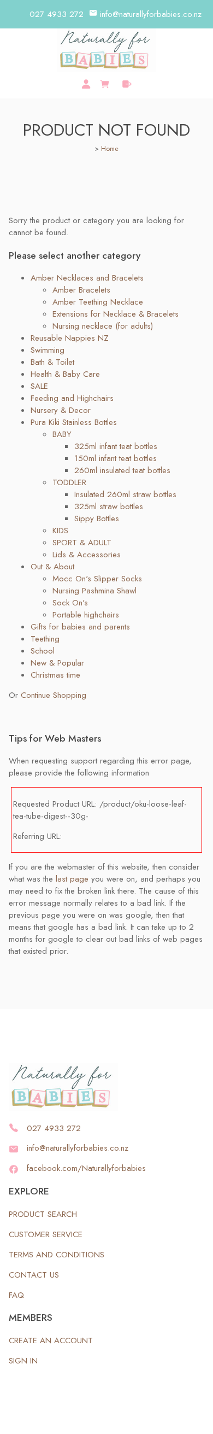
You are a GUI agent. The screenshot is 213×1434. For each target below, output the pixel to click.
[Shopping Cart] (106, 82)
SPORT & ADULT (81, 543)
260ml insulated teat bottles (122, 470)
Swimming (47, 350)
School (43, 651)
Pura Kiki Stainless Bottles (74, 422)
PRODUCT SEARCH (43, 1214)
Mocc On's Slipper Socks (97, 579)
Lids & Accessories (86, 555)
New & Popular (57, 663)
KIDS (60, 530)
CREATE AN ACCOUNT (51, 1340)
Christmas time (55, 675)
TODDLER (69, 482)
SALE (39, 386)
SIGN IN (23, 1361)
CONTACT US (34, 1275)
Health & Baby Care (65, 374)
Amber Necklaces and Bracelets (87, 278)
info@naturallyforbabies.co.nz (151, 14)
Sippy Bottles (96, 518)
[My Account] (86, 84)
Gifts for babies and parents (80, 627)
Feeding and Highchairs (72, 398)
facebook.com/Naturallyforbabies (86, 1168)
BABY (62, 434)
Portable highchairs (85, 615)
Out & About (52, 567)
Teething (45, 639)
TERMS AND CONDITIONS (56, 1255)
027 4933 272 (56, 14)
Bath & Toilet (52, 362)
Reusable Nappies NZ (70, 338)
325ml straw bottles (108, 506)
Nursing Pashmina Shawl (94, 591)
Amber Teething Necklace (97, 302)
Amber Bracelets (81, 290)
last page (72, 879)
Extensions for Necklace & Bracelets (115, 314)
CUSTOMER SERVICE (45, 1234)
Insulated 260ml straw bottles (125, 494)
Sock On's (70, 603)
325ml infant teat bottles (115, 446)
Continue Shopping (53, 695)
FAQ (16, 1295)
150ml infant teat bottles (115, 458)
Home (110, 149)
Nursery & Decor (61, 410)
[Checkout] (127, 84)
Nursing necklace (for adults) (102, 326)
